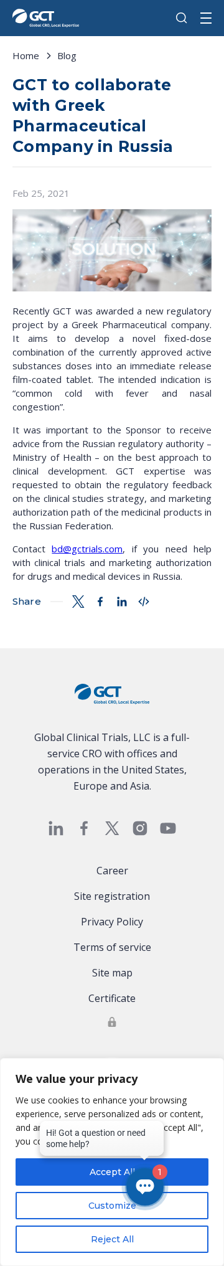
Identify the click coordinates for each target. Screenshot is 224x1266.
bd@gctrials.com (87, 548)
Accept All (112, 1172)
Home (25, 55)
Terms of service (112, 947)
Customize (112, 1205)
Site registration (112, 896)
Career (112, 870)
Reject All (112, 1239)
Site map (112, 973)
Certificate (112, 998)
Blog (67, 55)
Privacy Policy (112, 921)
